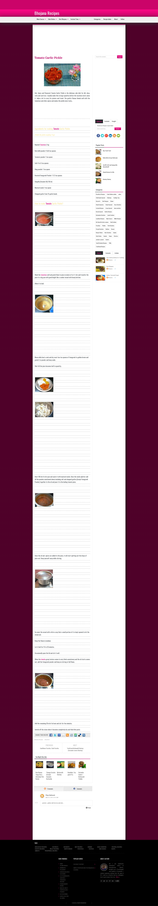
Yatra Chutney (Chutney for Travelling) (115, 257)
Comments (79, 789)
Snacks (105, 236)
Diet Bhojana (63, 19)
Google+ (114, 121)
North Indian (113, 222)
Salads (114, 233)
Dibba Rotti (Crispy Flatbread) (110, 158)
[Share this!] (51, 735)
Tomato (56, 128)
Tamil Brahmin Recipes (101, 243)
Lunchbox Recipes (100, 219)
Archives (117, 253)
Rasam (112, 229)
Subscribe (99, 121)
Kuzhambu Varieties (100, 215)
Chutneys (109, 198)
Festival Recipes (100, 208)
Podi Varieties (111, 226)
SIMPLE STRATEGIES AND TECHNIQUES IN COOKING (84, 868)
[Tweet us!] (55, 735)
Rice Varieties (108, 233)
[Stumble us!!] (75, 735)
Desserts (98, 201)
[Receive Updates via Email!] (63, 735)
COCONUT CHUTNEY (84, 864)
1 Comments (50, 789)
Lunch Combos (110, 215)
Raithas (107, 229)
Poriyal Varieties (100, 229)
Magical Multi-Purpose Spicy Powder (64, 889)
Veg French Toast (107, 151)
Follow (122, 19)
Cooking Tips (116, 198)
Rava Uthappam (109, 266)
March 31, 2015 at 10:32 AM (52, 797)
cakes (119, 194)
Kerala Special (99, 212)
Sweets (107, 239)
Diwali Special (109, 205)
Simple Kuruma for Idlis (108, 172)
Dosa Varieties (117, 205)
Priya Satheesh (50, 795)
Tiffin (110, 243)
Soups (110, 236)
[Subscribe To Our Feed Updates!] (67, 735)
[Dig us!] (84, 735)
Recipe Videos (99, 233)
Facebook (106, 121)
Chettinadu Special (100, 198)
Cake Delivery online (111, 194)
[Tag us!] (79, 735)
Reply (89, 807)
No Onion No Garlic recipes (102, 222)
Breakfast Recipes (100, 194)
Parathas (98, 226)
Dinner (111, 201)
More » (118, 877)
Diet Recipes (105, 201)
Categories (97, 19)
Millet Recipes (117, 219)
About (116, 19)
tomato (43, 659)
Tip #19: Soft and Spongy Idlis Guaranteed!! (110, 166)
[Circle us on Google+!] (59, 735)
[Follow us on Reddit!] (71, 735)
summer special (100, 239)
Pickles (104, 226)
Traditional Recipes (100, 246)
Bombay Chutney (107, 179)
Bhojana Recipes (46, 13)
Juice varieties (117, 208)
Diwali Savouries (100, 205)
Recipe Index (107, 19)
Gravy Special (109, 208)
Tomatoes (43, 145)
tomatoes (44, 275)
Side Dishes (51, 19)
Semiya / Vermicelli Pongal (112, 275)
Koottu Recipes (108, 212)
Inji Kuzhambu (64, 894)
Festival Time (75, 19)
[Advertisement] (14, 4)
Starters (116, 236)
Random (99, 253)
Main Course (40, 19)
